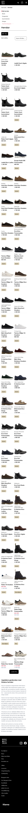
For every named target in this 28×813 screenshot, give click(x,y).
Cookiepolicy (4, 773)
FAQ (2, 759)
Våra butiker (4, 793)
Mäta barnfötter (5, 756)
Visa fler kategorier (6, 23)
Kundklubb (4, 783)
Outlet (3, 795)
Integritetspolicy (5, 771)
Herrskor (10, 7)
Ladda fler (14, 672)
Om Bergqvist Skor (6, 780)
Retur (2, 753)
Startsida (3, 7)
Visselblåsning (5, 790)
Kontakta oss (4, 761)
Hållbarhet (4, 785)
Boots (3, 13)
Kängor (4, 21)
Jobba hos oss (5, 788)
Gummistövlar (6, 19)
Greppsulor (5, 16)
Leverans (3, 768)
